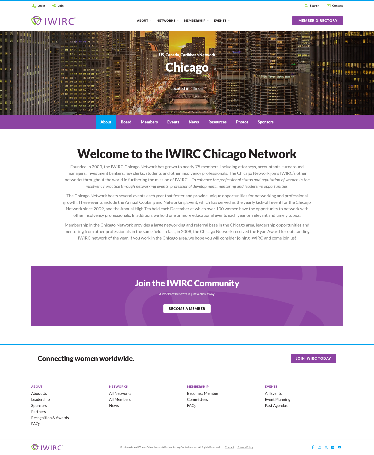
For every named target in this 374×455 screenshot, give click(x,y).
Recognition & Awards (48, 417)
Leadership (40, 399)
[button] (311, 5)
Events (220, 20)
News (114, 405)
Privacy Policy (245, 447)
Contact (229, 447)
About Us (39, 393)
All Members (120, 399)
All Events (273, 393)
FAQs (35, 423)
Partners (38, 411)
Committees (197, 399)
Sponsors (39, 405)
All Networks (120, 393)
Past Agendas (276, 405)
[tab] (106, 122)
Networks (166, 20)
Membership (195, 20)
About (142, 20)
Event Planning (277, 399)
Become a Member (202, 393)
